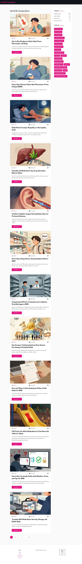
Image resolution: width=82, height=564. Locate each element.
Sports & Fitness (57, 18)
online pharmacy (58, 31)
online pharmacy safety (59, 37)
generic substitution (58, 46)
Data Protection (20, 555)
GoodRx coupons (58, 70)
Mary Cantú (14, 38)
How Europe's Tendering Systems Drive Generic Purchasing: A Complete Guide (28, 346)
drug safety (64, 55)
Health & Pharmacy (57, 13)
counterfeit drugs (58, 58)
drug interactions (58, 34)
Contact (19, 557)
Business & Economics (58, 20)
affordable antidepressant (59, 73)
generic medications (58, 61)
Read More (16, 52)
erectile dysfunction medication (60, 76)
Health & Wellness (57, 16)
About (20, 552)
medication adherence (59, 52)
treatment (57, 55)
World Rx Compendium (8, 2)
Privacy (20, 554)
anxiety (65, 70)
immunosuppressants (59, 40)
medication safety (58, 29)
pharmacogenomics (58, 64)
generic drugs (57, 49)
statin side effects (58, 43)
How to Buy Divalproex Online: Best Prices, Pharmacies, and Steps (27, 42)
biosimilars (67, 64)
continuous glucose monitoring (60, 67)
